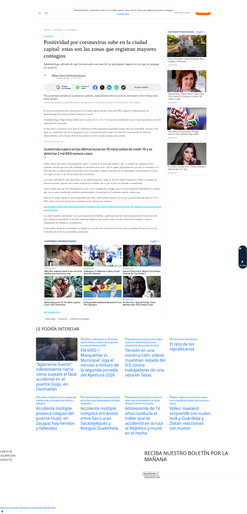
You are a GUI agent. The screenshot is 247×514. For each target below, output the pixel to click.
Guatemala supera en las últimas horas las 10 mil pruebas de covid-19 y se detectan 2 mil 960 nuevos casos (98, 151)
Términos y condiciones (31, 507)
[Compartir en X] (102, 87)
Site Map (47, 507)
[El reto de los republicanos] (183, 339)
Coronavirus (62, 319)
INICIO (47, 30)
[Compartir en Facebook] (95, 87)
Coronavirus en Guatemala (79, 319)
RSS (54, 507)
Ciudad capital (50, 319)
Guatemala (72, 30)
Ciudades (58, 30)
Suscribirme (150, 473)
